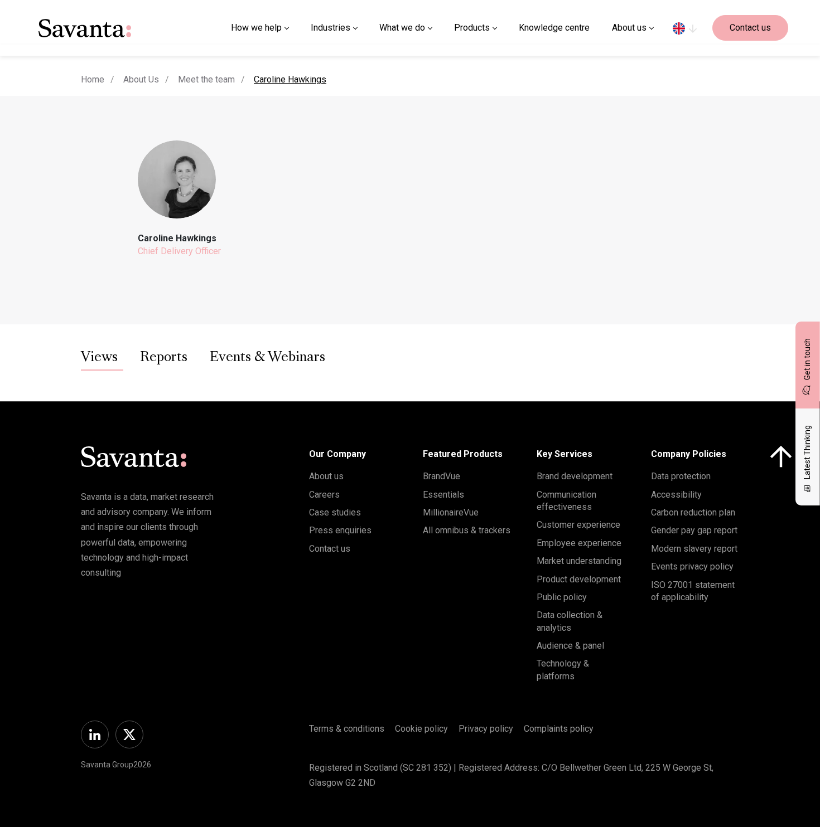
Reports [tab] (163, 358)
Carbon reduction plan (693, 512)
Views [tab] (99, 358)
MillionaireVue (451, 512)
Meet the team (206, 79)
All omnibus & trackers (466, 530)
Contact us (750, 27)
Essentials (443, 494)
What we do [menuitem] (402, 27)
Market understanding (579, 561)
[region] (685, 28)
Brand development (574, 476)
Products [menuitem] (472, 27)
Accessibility (676, 494)
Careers (324, 494)
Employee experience (579, 543)
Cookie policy (421, 728)
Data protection (681, 476)
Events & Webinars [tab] (267, 358)
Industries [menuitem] (330, 27)
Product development (579, 579)
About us (326, 476)
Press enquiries (340, 530)
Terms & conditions (346, 728)
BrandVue (441, 476)
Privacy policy (486, 728)
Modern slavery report (694, 548)
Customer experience (578, 524)
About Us (141, 79)
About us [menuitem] (629, 27)
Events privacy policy (692, 566)
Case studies (335, 512)
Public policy (562, 597)
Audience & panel (570, 645)
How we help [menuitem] (256, 27)
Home (92, 79)
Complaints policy (559, 728)
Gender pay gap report (694, 530)
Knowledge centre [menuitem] (554, 27)
